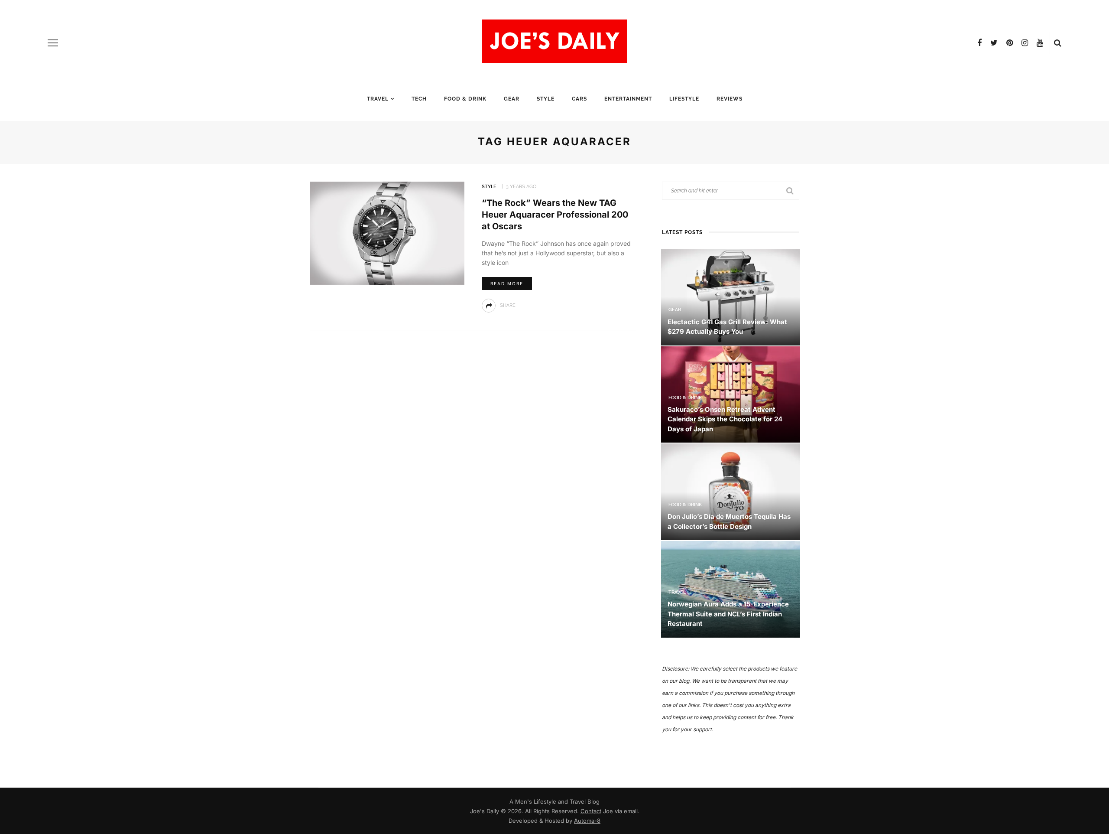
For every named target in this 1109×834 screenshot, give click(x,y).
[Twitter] (994, 43)
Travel (378, 99)
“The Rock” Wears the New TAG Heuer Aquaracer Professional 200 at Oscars (555, 214)
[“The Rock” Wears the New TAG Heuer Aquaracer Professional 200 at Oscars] (387, 232)
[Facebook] (979, 43)
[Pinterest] (1009, 43)
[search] (1058, 43)
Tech (419, 99)
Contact (590, 811)
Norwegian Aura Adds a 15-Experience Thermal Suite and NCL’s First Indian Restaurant (728, 614)
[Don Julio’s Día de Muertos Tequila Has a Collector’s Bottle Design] (730, 491)
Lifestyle (684, 99)
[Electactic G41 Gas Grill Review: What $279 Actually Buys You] (730, 296)
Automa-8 (587, 820)
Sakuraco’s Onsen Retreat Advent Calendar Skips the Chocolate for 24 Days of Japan (725, 419)
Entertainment (628, 99)
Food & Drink (465, 99)
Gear (511, 99)
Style (545, 99)
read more (506, 283)
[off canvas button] (53, 43)
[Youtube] (1039, 43)
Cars (579, 99)
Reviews (730, 99)
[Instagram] (1024, 43)
